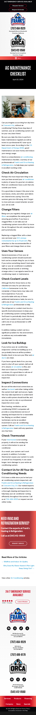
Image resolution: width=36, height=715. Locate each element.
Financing (28, 698)
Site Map (25, 710)
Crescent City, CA (10, 485)
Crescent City (8, 125)
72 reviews (9, 603)
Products (17, 698)
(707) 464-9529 (18, 28)
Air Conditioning (17, 578)
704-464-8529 (12, 499)
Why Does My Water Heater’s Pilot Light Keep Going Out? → (18, 567)
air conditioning (27, 157)
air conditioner (28, 179)
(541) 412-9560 (18, 50)
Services (7, 698)
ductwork (11, 389)
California (5, 288)
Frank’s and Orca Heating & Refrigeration (17, 483)
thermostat (11, 440)
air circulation (16, 367)
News (18, 704)
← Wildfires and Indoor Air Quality (15, 562)
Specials (27, 704)
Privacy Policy (25, 708)
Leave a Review (22, 602)
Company (9, 704)
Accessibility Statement (15, 710)
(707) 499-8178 (18, 654)
